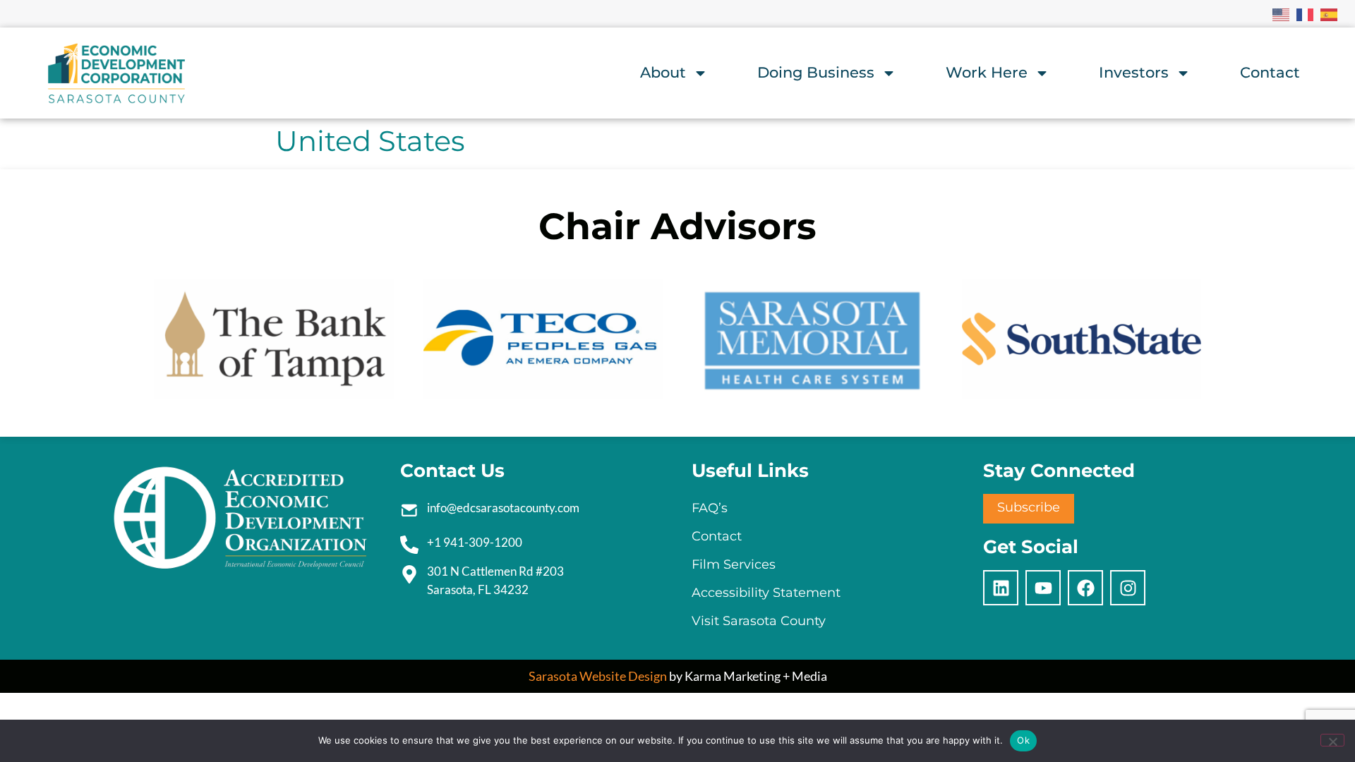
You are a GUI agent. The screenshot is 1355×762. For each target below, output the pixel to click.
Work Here (987, 72)
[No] (1332, 740)
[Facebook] (1085, 587)
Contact (1270, 72)
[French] (1305, 13)
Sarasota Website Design (598, 676)
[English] (1281, 13)
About (663, 72)
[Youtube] (1043, 587)
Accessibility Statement (766, 592)
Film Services (734, 564)
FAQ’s (710, 508)
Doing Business (815, 72)
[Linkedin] (1000, 587)
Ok (1023, 740)
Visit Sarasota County (759, 621)
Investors (1134, 72)
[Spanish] (1329, 13)
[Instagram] (1127, 587)
